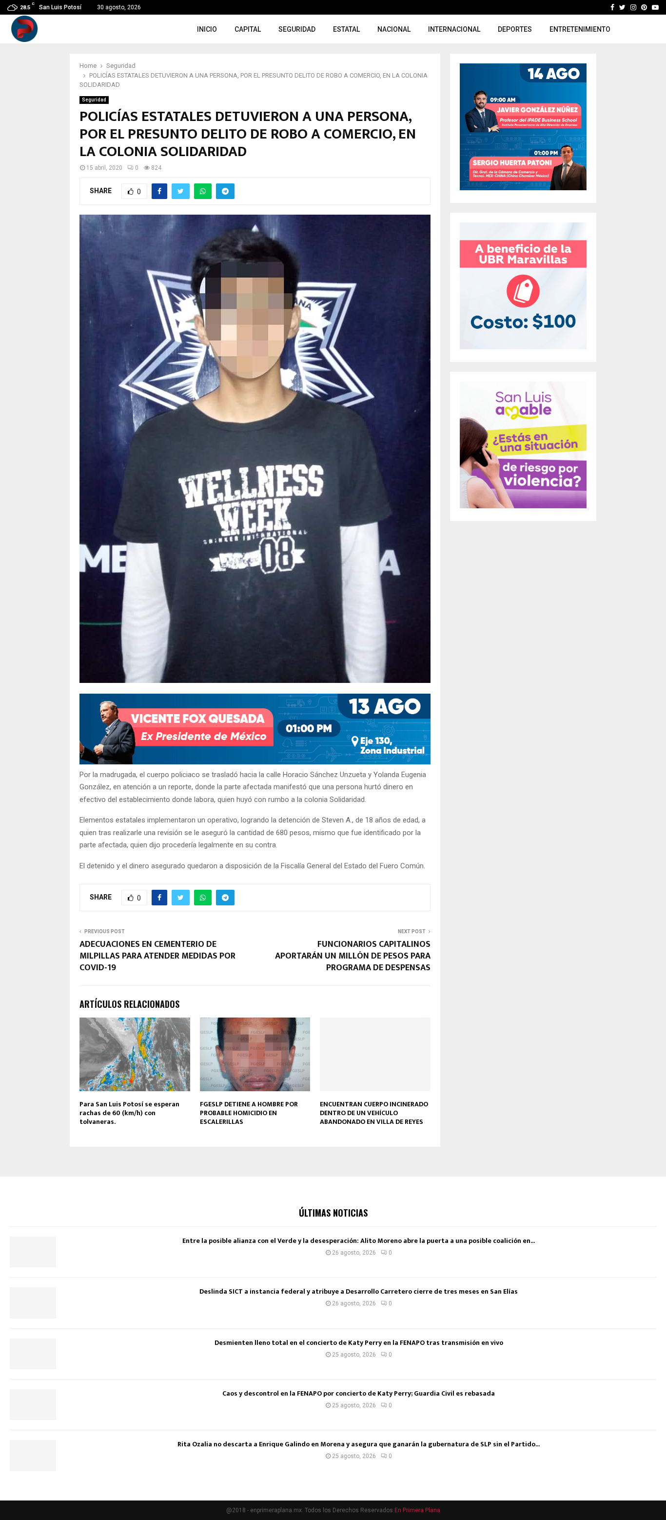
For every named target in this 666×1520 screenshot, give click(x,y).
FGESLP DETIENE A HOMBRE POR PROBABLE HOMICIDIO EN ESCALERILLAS (249, 1113)
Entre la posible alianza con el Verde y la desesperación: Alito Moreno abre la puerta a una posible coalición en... (358, 1240)
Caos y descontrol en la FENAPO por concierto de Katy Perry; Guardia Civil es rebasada (358, 1393)
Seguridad (296, 29)
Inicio (207, 29)
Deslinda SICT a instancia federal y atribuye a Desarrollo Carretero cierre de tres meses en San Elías (358, 1291)
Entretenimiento (579, 29)
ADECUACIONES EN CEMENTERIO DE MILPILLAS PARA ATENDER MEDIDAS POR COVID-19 (157, 956)
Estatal (346, 29)
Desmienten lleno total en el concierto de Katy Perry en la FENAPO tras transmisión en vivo (359, 1342)
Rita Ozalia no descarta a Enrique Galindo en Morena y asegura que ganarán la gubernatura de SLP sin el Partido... (358, 1444)
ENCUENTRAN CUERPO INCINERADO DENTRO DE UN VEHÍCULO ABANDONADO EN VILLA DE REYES (374, 1113)
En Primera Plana (417, 1510)
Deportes (515, 29)
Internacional (454, 29)
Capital (248, 29)
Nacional (394, 29)
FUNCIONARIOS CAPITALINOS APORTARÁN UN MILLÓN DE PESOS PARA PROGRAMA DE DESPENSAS (353, 956)
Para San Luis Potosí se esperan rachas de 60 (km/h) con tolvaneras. (129, 1113)
